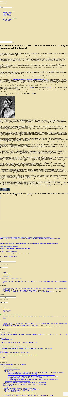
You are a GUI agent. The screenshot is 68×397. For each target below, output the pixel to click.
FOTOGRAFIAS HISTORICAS (10, 18)
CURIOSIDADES (4, 339)
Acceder (4, 272)
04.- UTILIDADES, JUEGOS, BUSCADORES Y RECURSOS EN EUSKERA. (25, 377)
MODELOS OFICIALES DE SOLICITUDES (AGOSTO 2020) (19, 390)
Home (4, 366)
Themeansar (23, 364)
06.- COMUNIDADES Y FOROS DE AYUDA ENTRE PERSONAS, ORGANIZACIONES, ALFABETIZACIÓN (33, 379)
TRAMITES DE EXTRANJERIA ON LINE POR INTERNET (19, 394)
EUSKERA (7, 371)
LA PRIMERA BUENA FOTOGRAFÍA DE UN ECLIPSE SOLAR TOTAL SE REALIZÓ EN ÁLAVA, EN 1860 (27, 291)
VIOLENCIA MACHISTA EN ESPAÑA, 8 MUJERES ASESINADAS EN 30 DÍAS (15, 253)
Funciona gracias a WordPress (6, 364)
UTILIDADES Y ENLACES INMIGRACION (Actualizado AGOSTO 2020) (19, 388)
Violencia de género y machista (11, 332)
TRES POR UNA (53, 87)
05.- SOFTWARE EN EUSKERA (15, 378)
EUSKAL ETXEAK (7, 19)
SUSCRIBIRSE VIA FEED (17, 278)
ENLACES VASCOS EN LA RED (10, 367)
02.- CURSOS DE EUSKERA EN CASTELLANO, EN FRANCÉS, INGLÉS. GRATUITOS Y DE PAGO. (31, 375)
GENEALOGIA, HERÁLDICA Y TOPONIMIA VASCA (17, 381)
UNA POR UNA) (29, 87)
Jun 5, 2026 (2, 256)
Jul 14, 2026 (2, 251)
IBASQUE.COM (3, 1)
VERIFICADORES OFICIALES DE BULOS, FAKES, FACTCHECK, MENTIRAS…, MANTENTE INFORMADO (28, 395)
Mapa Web (5, 383)
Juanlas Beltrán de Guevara (12, 246)
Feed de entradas (6, 273)
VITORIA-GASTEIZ (7, 15)
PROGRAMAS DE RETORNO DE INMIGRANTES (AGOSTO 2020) (20, 392)
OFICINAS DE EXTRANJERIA (12, 391)
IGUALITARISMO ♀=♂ (5, 352)
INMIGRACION (6, 14)
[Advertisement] (34, 31)
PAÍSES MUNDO (7, 13)
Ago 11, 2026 (3, 246)
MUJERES (2, 332)
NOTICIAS (10, 339)
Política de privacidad (7, 387)
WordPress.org (6, 276)
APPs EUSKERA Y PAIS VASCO (12, 369)
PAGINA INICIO (6, 20)
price (66, 55)
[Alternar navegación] (0, 6)
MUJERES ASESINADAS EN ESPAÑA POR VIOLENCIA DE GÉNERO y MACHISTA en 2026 (24, 384)
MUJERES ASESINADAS (8, 11)
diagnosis (20, 55)
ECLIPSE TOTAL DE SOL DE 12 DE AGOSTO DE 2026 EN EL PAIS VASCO (20, 290)
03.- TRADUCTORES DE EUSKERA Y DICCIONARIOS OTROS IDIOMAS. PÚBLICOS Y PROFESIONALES (33, 376)
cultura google (6, 16)
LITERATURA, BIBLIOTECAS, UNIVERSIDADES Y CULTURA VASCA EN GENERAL (25, 382)
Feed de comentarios (7, 274)
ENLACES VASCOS (7, 12)
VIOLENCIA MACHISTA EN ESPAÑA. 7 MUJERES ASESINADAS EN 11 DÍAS (15, 248)
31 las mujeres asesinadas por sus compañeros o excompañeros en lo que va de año (30, 79)
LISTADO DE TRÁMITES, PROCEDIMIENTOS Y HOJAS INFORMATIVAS (22, 389)
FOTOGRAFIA (11, 346)
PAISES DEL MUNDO (8, 385)
